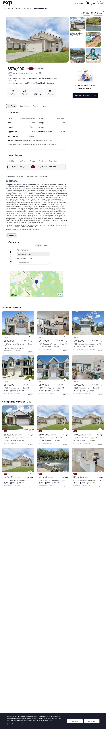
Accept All (75, 721)
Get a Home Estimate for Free (85, 95)
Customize (91, 721)
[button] (37, 40)
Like (88, 13)
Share (99, 13)
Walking (46, 245)
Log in (94, 3)
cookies (13, 716)
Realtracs (22, 185)
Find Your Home (77, 3)
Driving (38, 245)
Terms (40, 720)
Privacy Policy (49, 720)
